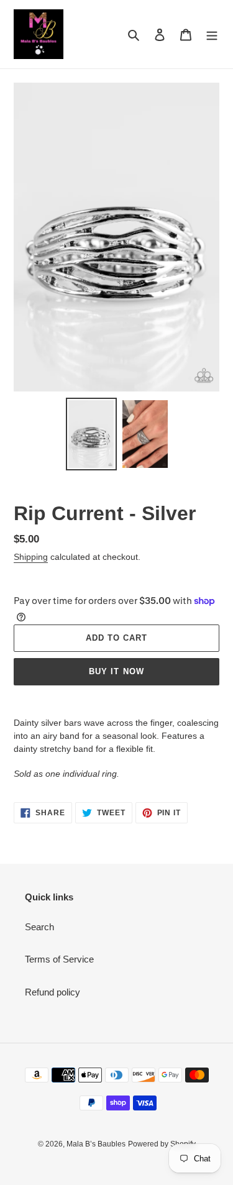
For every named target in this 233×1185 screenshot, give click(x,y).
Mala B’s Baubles (96, 1144)
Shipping (31, 557)
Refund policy (52, 992)
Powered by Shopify (162, 1144)
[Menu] (212, 34)
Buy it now (116, 671)
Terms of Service (59, 959)
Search (39, 927)
